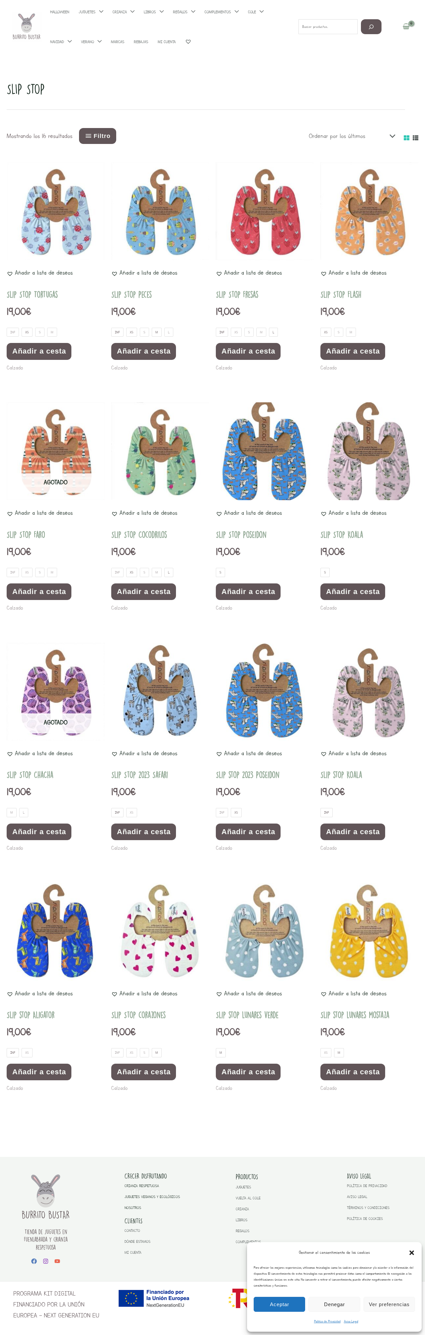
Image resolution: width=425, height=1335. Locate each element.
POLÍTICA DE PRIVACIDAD (367, 1185)
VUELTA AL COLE (248, 1198)
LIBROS (241, 1220)
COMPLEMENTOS (248, 1241)
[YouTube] (57, 1261)
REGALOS (242, 1231)
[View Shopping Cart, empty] (406, 26)
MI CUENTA (133, 1252)
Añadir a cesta (39, 351)
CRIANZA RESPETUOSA (142, 1185)
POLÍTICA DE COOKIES (365, 1218)
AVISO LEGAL (357, 1196)
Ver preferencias (389, 1304)
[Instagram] (45, 1261)
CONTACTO (132, 1230)
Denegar (334, 1304)
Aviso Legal (351, 1321)
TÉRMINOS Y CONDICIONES (368, 1207)
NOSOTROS (133, 1207)
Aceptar (279, 1304)
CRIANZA (242, 1209)
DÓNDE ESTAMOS (137, 1241)
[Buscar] (371, 26)
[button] (411, 1252)
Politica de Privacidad (327, 1321)
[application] (68, 42)
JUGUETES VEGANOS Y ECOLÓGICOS (152, 1196)
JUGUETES (243, 1187)
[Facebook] (34, 1261)
